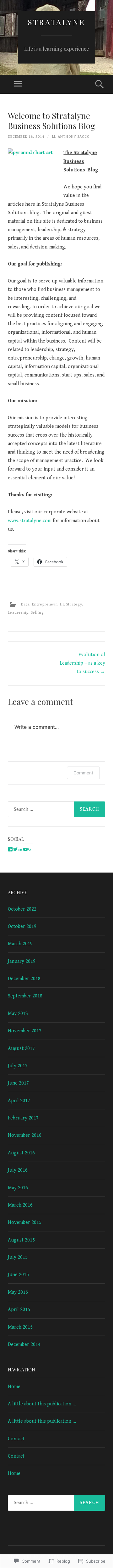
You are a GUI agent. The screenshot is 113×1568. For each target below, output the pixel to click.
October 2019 (22, 926)
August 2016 (21, 1153)
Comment (83, 772)
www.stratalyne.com (30, 521)
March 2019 (20, 944)
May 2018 (18, 1014)
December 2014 (24, 1345)
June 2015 (18, 1275)
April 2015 (19, 1310)
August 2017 (21, 1049)
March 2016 (20, 1205)
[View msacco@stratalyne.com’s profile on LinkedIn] (20, 849)
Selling (37, 613)
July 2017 (18, 1066)
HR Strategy (71, 604)
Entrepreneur (44, 604)
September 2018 (25, 996)
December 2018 (24, 979)
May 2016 (18, 1188)
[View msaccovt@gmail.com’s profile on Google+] (30, 849)
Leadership (18, 613)
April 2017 (19, 1101)
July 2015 (18, 1257)
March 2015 (20, 1327)
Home (14, 1387)
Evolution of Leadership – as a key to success (82, 663)
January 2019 (21, 961)
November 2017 (24, 1031)
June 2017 (18, 1083)
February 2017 (23, 1118)
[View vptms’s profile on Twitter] (15, 849)
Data (25, 604)
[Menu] (17, 84)
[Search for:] (56, 809)
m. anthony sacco (70, 137)
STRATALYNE (56, 22)
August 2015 (21, 1240)
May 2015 (18, 1292)
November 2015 (24, 1222)
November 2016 (24, 1135)
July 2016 (18, 1170)
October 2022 (22, 909)
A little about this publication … (42, 1404)
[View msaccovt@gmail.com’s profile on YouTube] (25, 849)
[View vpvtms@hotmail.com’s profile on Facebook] (10, 849)
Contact (16, 1439)
